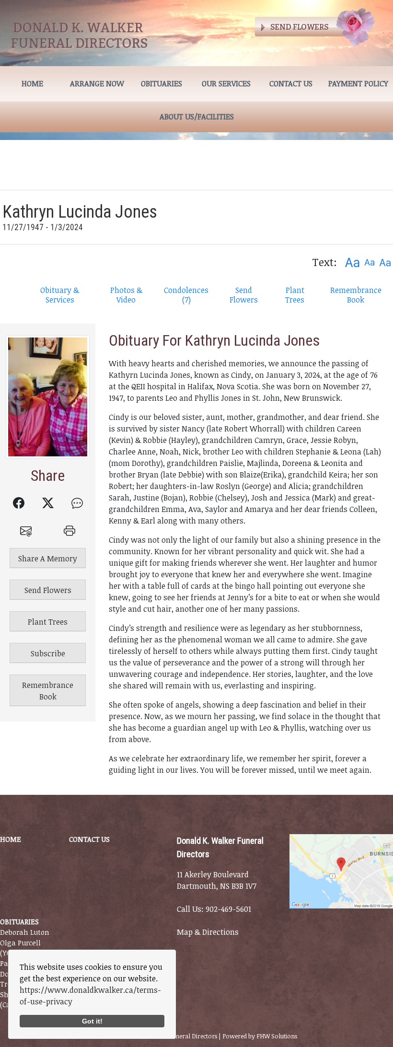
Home (32, 83)
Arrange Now (97, 83)
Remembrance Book (355, 295)
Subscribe (48, 653)
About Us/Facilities (197, 116)
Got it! (92, 1021)
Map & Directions (208, 932)
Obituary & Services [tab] (59, 295)
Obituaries (161, 83)
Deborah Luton (24, 932)
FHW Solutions (276, 1036)
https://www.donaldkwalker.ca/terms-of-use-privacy (90, 996)
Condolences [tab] (186, 295)
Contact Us (290, 83)
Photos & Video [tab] (126, 295)
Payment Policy (358, 83)
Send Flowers (244, 295)
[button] (352, 262)
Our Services (226, 83)
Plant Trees (294, 295)
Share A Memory (47, 558)
